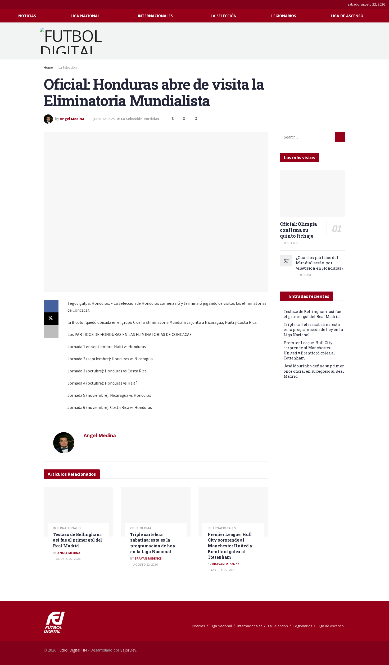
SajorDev (128, 650)
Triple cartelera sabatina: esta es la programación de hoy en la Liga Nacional (152, 543)
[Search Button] (383, 15)
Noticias (27, 15)
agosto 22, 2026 (67, 559)
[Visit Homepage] (78, 40)
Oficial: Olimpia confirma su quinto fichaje (298, 230)
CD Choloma (140, 528)
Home (48, 67)
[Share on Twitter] (51, 318)
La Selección (224, 15)
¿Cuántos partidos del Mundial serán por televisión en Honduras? (319, 263)
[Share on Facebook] (51, 306)
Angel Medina (72, 118)
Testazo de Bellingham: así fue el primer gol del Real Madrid (77, 540)
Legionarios (283, 15)
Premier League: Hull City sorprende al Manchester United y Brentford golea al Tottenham (230, 546)
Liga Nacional (85, 15)
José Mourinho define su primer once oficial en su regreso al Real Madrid (314, 371)
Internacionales (155, 15)
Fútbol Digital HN (72, 650)
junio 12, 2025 (104, 118)
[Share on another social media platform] (51, 331)
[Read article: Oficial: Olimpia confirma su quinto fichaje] (313, 193)
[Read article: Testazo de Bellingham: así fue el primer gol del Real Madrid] (78, 512)
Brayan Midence (148, 558)
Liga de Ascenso (347, 15)
